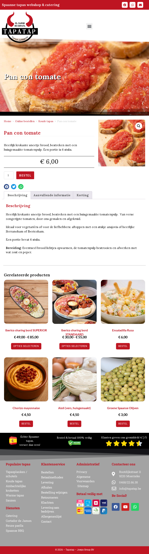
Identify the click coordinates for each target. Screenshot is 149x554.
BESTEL (25, 175)
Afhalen (46, 487)
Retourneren (49, 497)
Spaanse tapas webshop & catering (30, 5)
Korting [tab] (82, 195)
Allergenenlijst (51, 516)
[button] (89, 26)
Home (7, 121)
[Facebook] (125, 5)
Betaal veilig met (89, 494)
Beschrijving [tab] (17, 195)
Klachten (47, 502)
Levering (47, 482)
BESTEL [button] (122, 346)
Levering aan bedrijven (50, 509)
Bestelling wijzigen (54, 492)
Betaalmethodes (52, 477)
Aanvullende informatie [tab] (51, 195)
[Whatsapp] (132, 5)
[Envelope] (140, 5)
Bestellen (47, 472)
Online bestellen (25, 121)
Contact (46, 521)
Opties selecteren (26, 346)
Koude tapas (45, 121)
